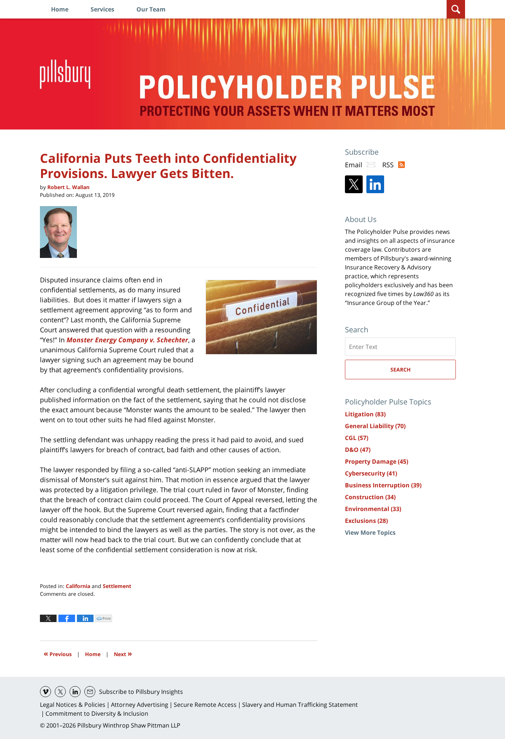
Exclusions (366, 521)
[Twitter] (354, 184)
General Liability (375, 426)
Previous (58, 653)
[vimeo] (45, 691)
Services (102, 9)
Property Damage (376, 461)
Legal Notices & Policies (72, 705)
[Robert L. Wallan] (61, 232)
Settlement (117, 585)
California (78, 585)
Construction (370, 497)
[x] (60, 691)
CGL (356, 438)
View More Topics (370, 532)
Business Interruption (383, 485)
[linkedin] (75, 691)
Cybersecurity (371, 473)
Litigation (365, 414)
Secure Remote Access (205, 705)
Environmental (373, 509)
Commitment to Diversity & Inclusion (96, 713)
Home (59, 9)
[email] (89, 691)
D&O (357, 450)
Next (123, 653)
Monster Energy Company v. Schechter (127, 339)
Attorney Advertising (139, 705)
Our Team (151, 9)
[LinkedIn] (375, 184)
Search (400, 369)
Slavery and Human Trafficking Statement (300, 705)
